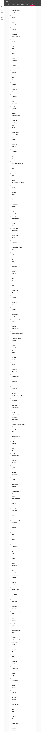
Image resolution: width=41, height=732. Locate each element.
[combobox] (22, 1)
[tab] (8, 4)
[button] (22, 8)
